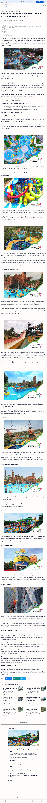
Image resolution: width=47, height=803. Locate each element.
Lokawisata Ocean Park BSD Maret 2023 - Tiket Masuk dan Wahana (9, 699)
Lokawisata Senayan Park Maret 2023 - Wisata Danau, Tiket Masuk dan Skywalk (33, 699)
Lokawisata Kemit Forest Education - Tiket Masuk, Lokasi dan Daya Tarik (24, 759)
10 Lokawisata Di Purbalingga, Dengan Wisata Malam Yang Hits (23, 765)
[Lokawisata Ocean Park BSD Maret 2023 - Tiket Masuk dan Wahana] (20, 699)
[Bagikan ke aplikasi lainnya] (28, 678)
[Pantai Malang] (25, 769)
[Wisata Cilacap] (24, 757)
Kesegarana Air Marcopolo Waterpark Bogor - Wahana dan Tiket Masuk (10, 688)
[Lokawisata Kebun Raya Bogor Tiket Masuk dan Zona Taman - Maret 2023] (43, 688)
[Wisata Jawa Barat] (26, 748)
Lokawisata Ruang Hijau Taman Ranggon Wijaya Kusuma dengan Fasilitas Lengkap (33, 709)
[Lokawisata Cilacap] (17, 757)
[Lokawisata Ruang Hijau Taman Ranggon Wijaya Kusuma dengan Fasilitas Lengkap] (43, 709)
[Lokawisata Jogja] (18, 773)
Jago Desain (31, 797)
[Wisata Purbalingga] (27, 763)
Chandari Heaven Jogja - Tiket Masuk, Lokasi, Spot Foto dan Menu (23, 776)
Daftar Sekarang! (40, 1)
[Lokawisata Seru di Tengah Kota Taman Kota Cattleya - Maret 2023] (20, 709)
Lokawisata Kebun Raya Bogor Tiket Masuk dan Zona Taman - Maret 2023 (33, 688)
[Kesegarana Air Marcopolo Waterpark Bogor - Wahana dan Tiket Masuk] (20, 688)
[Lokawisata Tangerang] (18, 748)
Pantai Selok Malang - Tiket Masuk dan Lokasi (20, 770)
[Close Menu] (45, 1)
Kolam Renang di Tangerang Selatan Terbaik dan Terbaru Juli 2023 (24, 750)
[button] (43, 5)
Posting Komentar (23, 722)
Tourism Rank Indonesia (10, 797)
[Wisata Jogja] (23, 773)
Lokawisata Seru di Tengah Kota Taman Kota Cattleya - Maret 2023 (10, 709)
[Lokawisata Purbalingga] (18, 763)
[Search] (45, 5)
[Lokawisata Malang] (18, 769)
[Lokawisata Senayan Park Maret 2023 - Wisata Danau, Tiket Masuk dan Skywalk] (43, 699)
